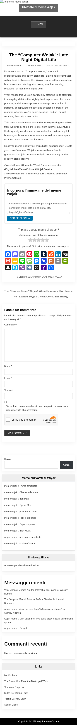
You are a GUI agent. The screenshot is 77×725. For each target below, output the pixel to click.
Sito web (8, 390)
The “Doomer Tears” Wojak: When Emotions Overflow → (38, 291)
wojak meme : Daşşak (15, 628)
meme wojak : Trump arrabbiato (20, 486)
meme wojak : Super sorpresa (19, 524)
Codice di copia (20, 218)
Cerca (7, 459)
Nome (8, 366)
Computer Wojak (52, 277)
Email (8, 378)
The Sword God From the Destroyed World (26, 681)
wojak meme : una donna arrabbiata (22, 537)
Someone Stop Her (14, 687)
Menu (40, 24)
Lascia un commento (58, 66)
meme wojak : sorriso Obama (19, 543)
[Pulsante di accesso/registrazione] (36, 32)
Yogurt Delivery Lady (15, 699)
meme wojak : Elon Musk (17, 530)
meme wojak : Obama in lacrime (21, 492)
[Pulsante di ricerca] (40, 32)
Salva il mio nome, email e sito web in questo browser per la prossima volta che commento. (37, 408)
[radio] (30, 241)
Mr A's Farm (10, 675)
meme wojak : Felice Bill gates (20, 517)
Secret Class (11, 704)
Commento (10, 324)
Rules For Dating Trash (16, 693)
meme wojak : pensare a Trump (20, 511)
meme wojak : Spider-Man (17, 505)
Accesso (8, 565)
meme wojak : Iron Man (16, 498)
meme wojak (14, 66)
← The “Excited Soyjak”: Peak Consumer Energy (38, 296)
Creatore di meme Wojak (38, 7)
